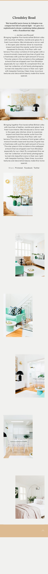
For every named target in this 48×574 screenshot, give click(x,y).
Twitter (36, 168)
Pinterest (19, 168)
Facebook (28, 168)
